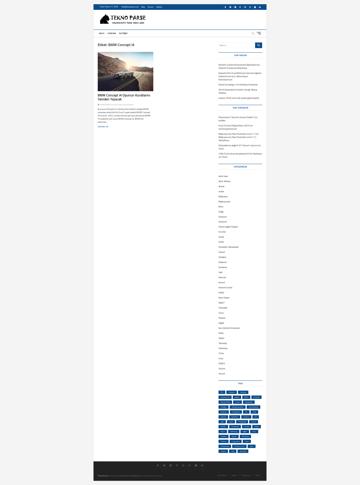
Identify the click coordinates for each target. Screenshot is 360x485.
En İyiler (222, 231)
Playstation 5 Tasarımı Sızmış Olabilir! (236, 117)
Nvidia (246, 426)
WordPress (135, 476)
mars (231, 422)
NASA (253, 422)
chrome (256, 397)
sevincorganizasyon (228, 128)
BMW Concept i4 (112, 105)
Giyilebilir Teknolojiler (229, 247)
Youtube (243, 451)
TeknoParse (103, 475)
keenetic (234, 417)
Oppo (256, 426)
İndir (221, 272)
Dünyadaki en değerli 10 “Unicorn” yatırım (238, 145)
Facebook (249, 402)
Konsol (222, 282)
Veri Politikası (222, 475)
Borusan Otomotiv (126, 105)
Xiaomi (223, 451)
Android (243, 392)
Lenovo (246, 417)
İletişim (159, 7)
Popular (222, 318)
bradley (222, 120)
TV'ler (221, 353)
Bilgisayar (223, 196)
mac (222, 422)
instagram (236, 412)
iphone (223, 417)
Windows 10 (239, 446)
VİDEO (222, 363)
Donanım (223, 216)
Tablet (221, 338)
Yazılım (222, 368)
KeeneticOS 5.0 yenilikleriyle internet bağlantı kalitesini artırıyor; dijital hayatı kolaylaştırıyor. (240, 76)
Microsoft (242, 422)
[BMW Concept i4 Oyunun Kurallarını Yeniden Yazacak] (125, 71)
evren (237, 402)
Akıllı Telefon (224, 181)
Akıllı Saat (223, 176)
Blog (143, 7)
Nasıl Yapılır (224, 297)
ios (246, 412)
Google (223, 407)
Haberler (223, 262)
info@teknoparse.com (130, 7)
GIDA (221, 242)
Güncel (222, 252)
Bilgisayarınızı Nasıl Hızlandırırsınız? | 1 (237, 134)
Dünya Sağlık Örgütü (228, 226)
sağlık (245, 431)
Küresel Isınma (225, 287)
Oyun (221, 313)
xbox (251, 446)
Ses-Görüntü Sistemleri (229, 328)
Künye (258, 475)
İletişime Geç (246, 475)
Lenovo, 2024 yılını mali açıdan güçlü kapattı (239, 98)
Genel (221, 237)
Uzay (221, 358)
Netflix (223, 426)
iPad (254, 412)
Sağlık (221, 323)
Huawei (224, 412)
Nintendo (235, 426)
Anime (221, 186)
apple (237, 397)
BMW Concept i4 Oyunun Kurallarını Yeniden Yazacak (124, 97)
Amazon (232, 392)
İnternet (222, 277)
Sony (254, 431)
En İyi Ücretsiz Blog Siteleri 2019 (234, 125)
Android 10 (225, 397)
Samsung (233, 431)
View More (102, 126)
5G (222, 392)
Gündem (222, 257)
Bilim (221, 206)
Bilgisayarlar (224, 201)
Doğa (221, 211)
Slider (221, 333)
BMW (102, 105)
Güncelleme (253, 407)
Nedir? (222, 302)
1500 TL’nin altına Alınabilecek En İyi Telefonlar (240, 153)
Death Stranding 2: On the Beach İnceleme (238, 84)
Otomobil (223, 307)
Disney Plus (225, 402)
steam (234, 436)
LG (256, 417)
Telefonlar (223, 348)
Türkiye (223, 441)
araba (221, 191)
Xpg (232, 451)
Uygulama (235, 441)
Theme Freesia (124, 476)
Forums (151, 7)
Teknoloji (223, 343)
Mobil (221, 292)
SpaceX (223, 436)
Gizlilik (234, 475)
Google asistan (237, 407)
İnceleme (223, 267)
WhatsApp (225, 446)
